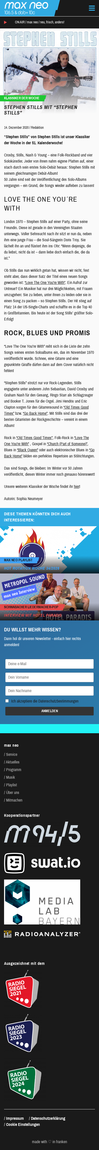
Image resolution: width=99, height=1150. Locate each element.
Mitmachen (14, 800)
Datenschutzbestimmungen (58, 701)
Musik (10, 777)
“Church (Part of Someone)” (67, 444)
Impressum (15, 1118)
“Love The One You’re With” (45, 282)
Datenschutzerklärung (48, 1118)
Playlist (11, 785)
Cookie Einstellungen (23, 1124)
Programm (13, 770)
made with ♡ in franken (49, 1142)
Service (11, 754)
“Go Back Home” (35, 413)
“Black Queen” (27, 450)
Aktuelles (13, 762)
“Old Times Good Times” (34, 438)
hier (76, 486)
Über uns (12, 792)
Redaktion (37, 128)
